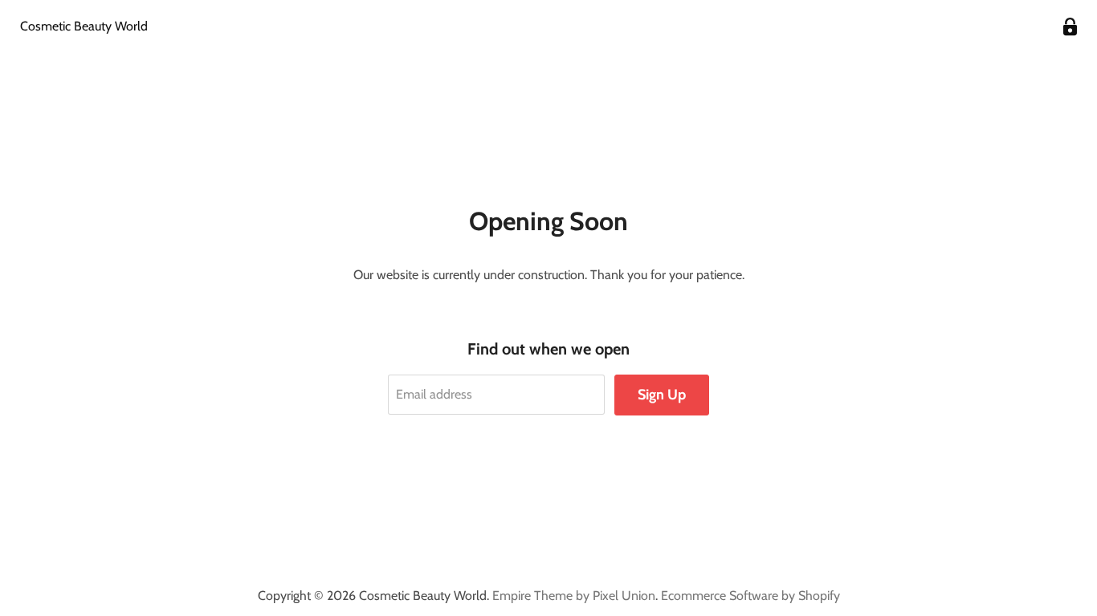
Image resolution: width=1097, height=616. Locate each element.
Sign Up (662, 394)
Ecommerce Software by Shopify (750, 595)
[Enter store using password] (1070, 27)
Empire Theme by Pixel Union (573, 595)
